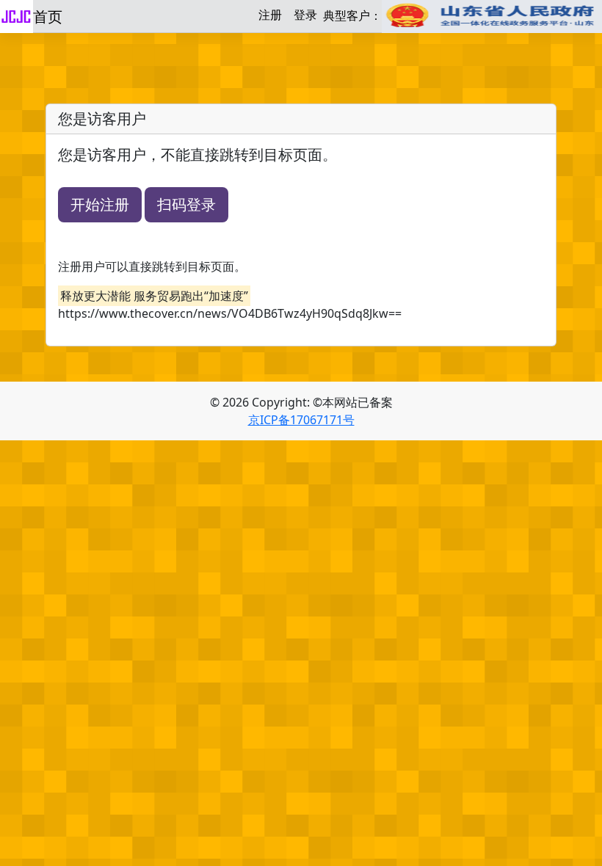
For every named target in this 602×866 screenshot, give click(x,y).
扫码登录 (186, 204)
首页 (47, 16)
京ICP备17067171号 (301, 420)
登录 (305, 15)
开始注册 (99, 204)
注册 (270, 15)
